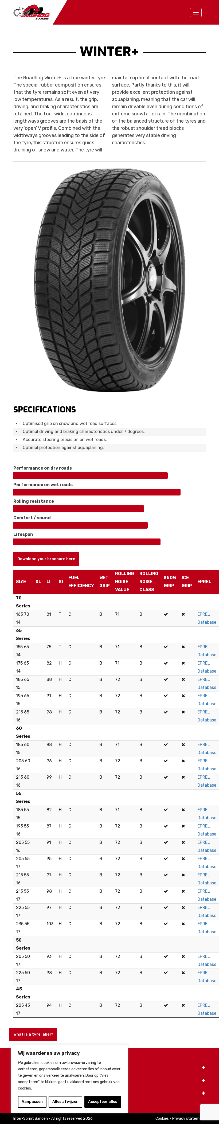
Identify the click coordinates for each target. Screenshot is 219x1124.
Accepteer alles (102, 1101)
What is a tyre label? (33, 1034)
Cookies (162, 1118)
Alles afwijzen (65, 1101)
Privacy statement (189, 1118)
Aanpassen (32, 1101)
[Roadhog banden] (40, 11)
